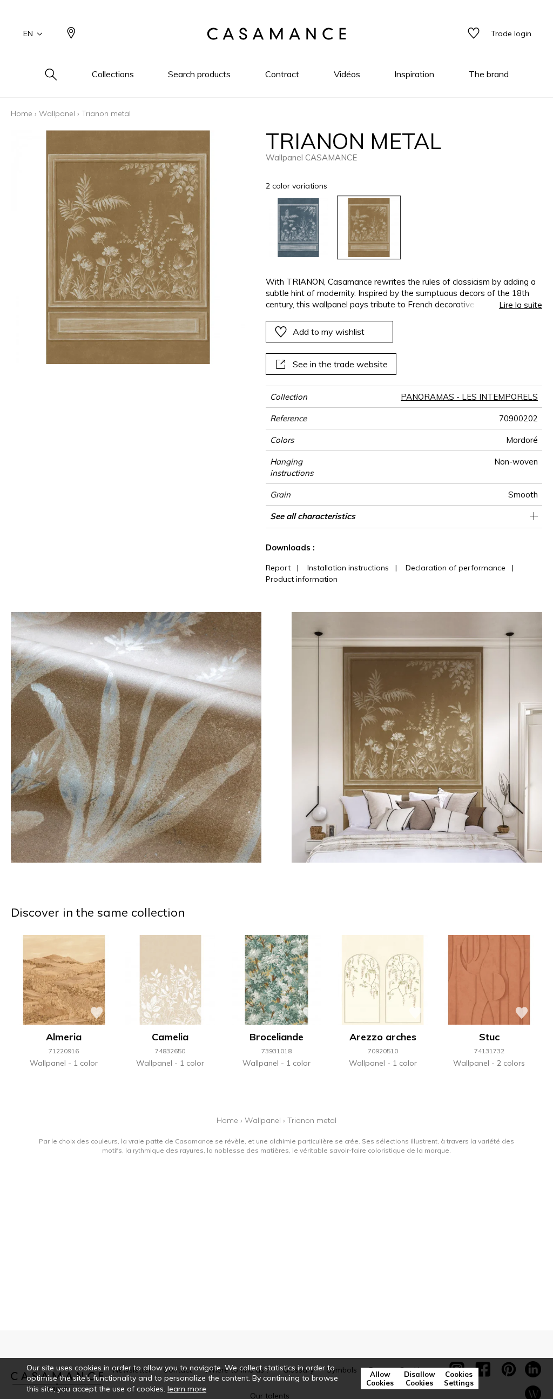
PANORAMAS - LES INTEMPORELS (469, 397)
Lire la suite (520, 305)
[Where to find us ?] (71, 33)
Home (21, 113)
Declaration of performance (455, 568)
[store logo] (276, 34)
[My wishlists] (473, 33)
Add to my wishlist (329, 331)
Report (278, 568)
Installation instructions (348, 568)
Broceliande (276, 1037)
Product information (302, 579)
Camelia (170, 1037)
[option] (298, 228)
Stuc (489, 1037)
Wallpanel (57, 113)
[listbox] (398, 228)
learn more (186, 1389)
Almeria (64, 1037)
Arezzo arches (382, 1037)
